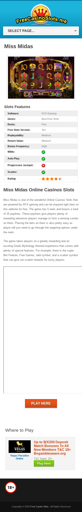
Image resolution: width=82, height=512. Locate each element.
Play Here (41, 403)
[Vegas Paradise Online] (20, 446)
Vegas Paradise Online (19, 457)
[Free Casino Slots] (40, 24)
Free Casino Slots (39, 506)
